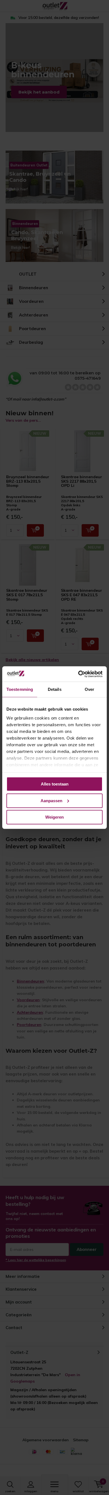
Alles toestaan (54, 784)
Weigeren (54, 817)
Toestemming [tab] (19, 689)
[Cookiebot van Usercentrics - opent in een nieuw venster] (78, 673)
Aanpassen (51, 800)
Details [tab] (54, 689)
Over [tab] (89, 689)
